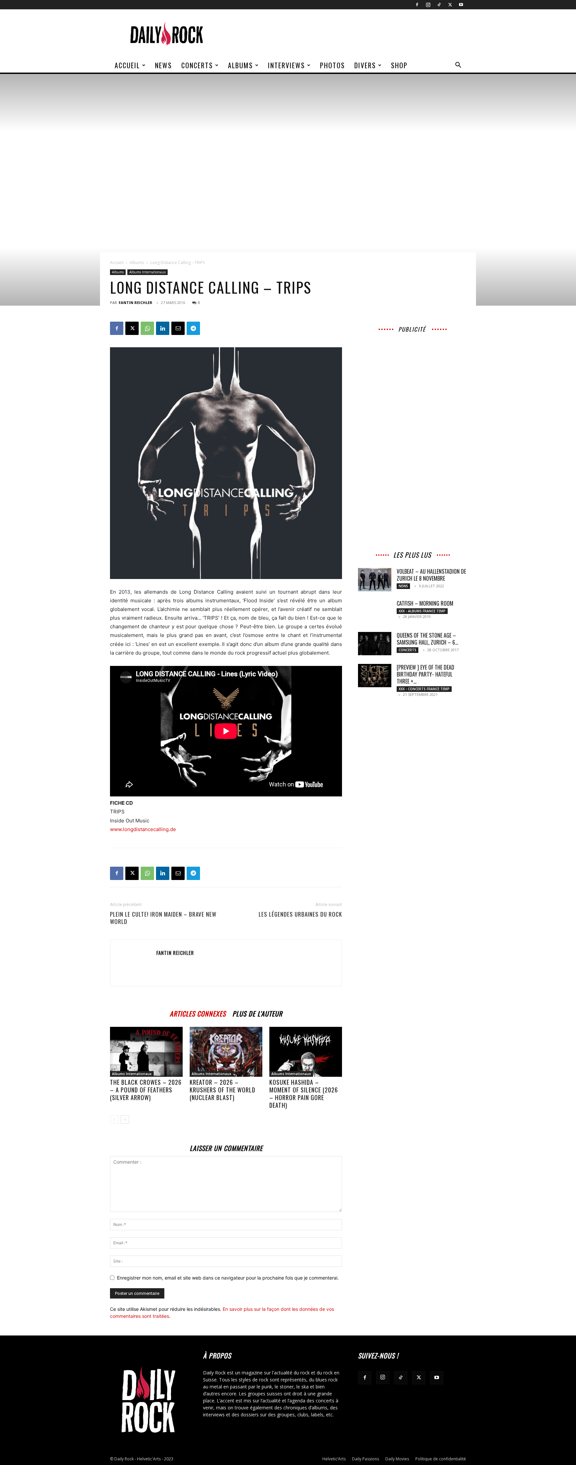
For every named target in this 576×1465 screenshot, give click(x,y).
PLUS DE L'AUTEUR (257, 1013)
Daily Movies (397, 1459)
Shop (399, 65)
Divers (365, 65)
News (163, 65)
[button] (458, 66)
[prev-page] (114, 1119)
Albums (240, 65)
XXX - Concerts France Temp (424, 689)
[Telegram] (193, 328)
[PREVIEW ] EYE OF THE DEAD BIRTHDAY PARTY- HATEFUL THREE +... (425, 674)
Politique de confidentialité (440, 1459)
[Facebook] (417, 4)
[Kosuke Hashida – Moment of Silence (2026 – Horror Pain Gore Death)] (305, 1052)
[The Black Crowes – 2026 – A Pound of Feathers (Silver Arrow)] (146, 1052)
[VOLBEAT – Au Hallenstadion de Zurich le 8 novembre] (374, 579)
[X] (450, 4)
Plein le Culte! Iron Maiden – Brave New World (163, 918)
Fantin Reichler (135, 302)
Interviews (286, 65)
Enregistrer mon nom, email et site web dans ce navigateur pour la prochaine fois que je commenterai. (228, 1278)
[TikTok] (439, 4)
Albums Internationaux (147, 272)
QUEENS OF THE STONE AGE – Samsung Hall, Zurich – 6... (427, 638)
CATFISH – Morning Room (425, 603)
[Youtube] (461, 4)
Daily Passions (365, 1459)
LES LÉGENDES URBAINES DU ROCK (300, 914)
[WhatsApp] (147, 328)
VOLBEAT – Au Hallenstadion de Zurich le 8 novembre (431, 574)
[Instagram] (428, 4)
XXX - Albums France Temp (422, 611)
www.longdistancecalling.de (143, 829)
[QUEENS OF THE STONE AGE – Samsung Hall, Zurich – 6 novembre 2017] (374, 643)
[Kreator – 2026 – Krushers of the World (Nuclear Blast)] (226, 1052)
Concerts (197, 65)
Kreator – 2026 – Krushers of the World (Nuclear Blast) (222, 1090)
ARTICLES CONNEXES (198, 1013)
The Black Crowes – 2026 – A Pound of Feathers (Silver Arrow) (146, 1090)
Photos (332, 65)
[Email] (178, 328)
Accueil (127, 65)
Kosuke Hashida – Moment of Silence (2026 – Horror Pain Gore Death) (303, 1093)
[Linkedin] (162, 328)
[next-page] (125, 1119)
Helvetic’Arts (334, 1459)
